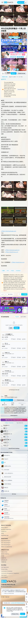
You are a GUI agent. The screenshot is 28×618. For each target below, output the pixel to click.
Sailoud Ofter (4, 552)
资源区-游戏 (4, 76)
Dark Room (4, 575)
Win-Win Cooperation (6, 529)
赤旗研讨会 (3, 558)
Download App (21, 89)
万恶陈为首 (3, 562)
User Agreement (5, 567)
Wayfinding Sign (4, 535)
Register (16, 327)
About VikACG (4, 527)
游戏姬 (2, 556)
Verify (2, 533)
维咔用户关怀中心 (5, 554)
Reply (20, 339)
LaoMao (13, 603)
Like (24, 339)
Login (11, 327)
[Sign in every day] (26, 594)
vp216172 (3, 79)
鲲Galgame (21, 603)
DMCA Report (4, 577)
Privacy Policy (4, 569)
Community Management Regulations (10, 573)
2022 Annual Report (5, 540)
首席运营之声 (4, 560)
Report (14, 339)
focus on (13, 73)
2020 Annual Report (5, 544)
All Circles (14, 494)
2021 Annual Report (5, 542)
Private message (21, 73)
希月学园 (17, 603)
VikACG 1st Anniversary (6, 546)
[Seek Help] (26, 610)
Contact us (3, 531)
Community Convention (6, 571)
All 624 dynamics (14, 415)
